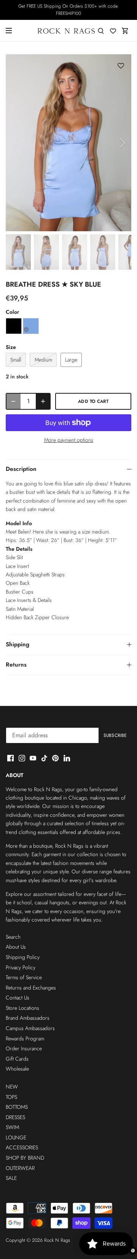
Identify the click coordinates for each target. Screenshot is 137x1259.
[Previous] (15, 143)
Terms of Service (24, 977)
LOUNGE (16, 1137)
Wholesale (17, 1068)
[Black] (13, 326)
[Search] (101, 30)
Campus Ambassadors (30, 1028)
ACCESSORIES (22, 1147)
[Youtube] (33, 758)
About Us (16, 947)
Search (13, 937)
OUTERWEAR (20, 1168)
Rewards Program (25, 1038)
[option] (68, 142)
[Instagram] (22, 758)
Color (12, 312)
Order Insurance (24, 1048)
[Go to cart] (125, 30)
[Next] (121, 143)
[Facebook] (10, 758)
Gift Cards (17, 1059)
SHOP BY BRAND (25, 1158)
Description (21, 469)
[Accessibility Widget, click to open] (133, 1250)
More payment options (68, 440)
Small (15, 359)
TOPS (11, 1097)
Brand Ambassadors (27, 1018)
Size (11, 347)
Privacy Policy (20, 967)
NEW (12, 1086)
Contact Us (17, 997)
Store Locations (22, 1008)
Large (71, 359)
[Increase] (43, 401)
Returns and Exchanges (31, 987)
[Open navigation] (9, 30)
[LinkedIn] (67, 758)
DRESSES (15, 1117)
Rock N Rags (57, 1240)
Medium (43, 359)
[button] (120, 66)
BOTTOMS (17, 1107)
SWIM (12, 1127)
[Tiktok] (44, 758)
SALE (11, 1178)
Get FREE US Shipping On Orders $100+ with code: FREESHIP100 (68, 10)
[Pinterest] (55, 758)
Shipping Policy (23, 957)
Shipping (17, 644)
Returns (16, 664)
